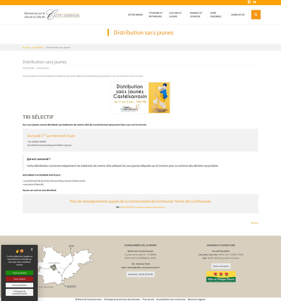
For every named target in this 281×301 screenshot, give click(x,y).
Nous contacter (221, 266)
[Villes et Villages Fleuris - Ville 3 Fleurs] (221, 276)
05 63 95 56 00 (128, 207)
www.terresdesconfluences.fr (150, 207)
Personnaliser (19, 285)
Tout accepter (19, 272)
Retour (254, 222)
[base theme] (52, 14)
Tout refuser (19, 278)
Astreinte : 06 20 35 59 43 (140, 274)
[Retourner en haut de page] (274, 294)
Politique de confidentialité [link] (19, 292)
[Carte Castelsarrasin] (60, 266)
